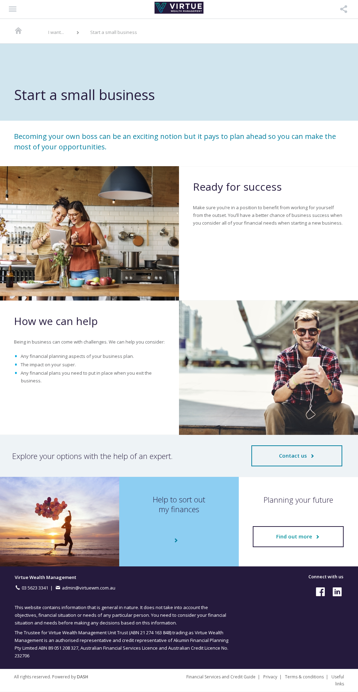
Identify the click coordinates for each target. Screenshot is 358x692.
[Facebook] (319, 591)
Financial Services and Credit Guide (221, 677)
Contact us (294, 455)
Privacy (270, 677)
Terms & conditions (304, 677)
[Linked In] (335, 591)
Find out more (295, 536)
